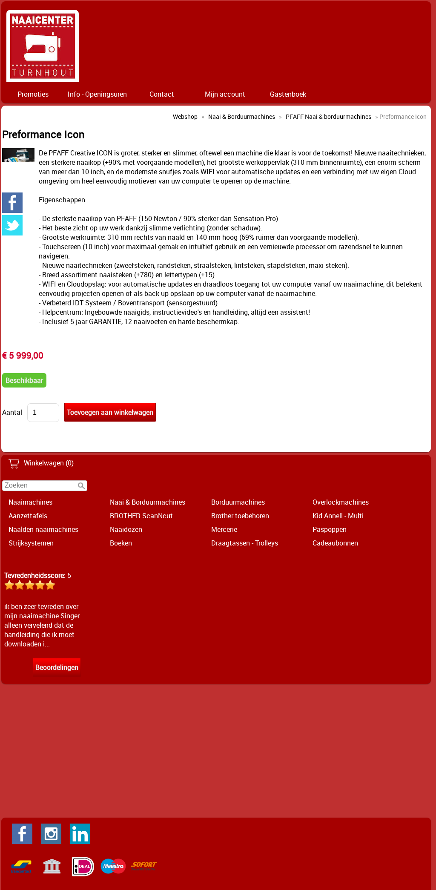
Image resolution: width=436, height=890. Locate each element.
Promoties (33, 94)
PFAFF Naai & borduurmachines (328, 116)
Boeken (121, 543)
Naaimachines (30, 502)
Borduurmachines (238, 502)
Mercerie (224, 529)
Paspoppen (330, 529)
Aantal (12, 412)
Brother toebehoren (240, 515)
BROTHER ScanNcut (141, 515)
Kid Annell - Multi (338, 515)
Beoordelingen (56, 667)
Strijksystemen (31, 543)
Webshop (185, 116)
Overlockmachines (341, 502)
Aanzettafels (28, 515)
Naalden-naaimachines (43, 529)
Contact (161, 94)
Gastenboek (288, 94)
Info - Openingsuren (97, 94)
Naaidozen (126, 529)
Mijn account (225, 94)
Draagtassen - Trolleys (244, 543)
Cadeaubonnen (335, 543)
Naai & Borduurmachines (147, 502)
